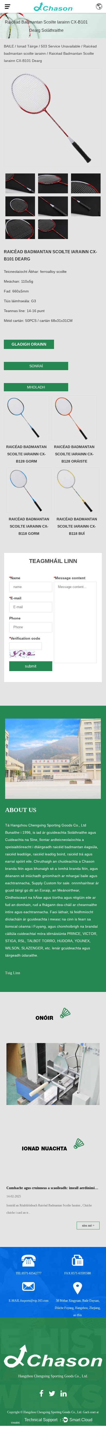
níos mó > (88, 1225)
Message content (69, 578)
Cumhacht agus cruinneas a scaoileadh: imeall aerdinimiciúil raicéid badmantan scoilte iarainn (53, 1188)
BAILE (9, 46)
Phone (15, 618)
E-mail (15, 598)
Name (14, 578)
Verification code (24, 638)
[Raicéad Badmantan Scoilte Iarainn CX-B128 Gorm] (26, 418)
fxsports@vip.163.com (34, 1300)
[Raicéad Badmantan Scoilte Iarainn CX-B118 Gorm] (29, 490)
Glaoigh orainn (29, 344)
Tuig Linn (12, 973)
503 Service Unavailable (60, 46)
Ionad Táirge (27, 46)
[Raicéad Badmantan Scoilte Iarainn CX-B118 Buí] (77, 490)
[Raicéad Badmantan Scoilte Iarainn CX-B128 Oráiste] (74, 418)
